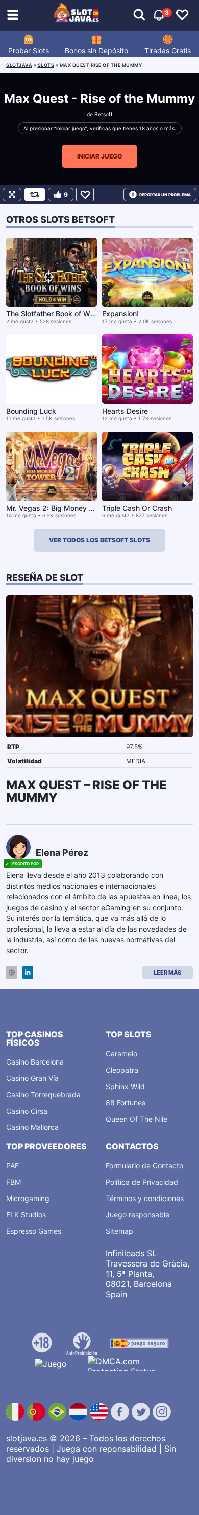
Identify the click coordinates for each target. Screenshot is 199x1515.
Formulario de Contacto (144, 1165)
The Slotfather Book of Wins (53, 313)
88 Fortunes (125, 1102)
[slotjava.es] (77, 15)
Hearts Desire (125, 410)
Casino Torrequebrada (43, 1094)
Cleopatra (122, 1070)
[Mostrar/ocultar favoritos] (182, 15)
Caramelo (121, 1053)
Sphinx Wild (125, 1086)
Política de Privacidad (142, 1182)
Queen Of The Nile (136, 1119)
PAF (12, 1165)
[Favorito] (85, 194)
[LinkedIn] (27, 973)
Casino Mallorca (32, 1127)
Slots (46, 65)
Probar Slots (28, 50)
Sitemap (119, 1231)
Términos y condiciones (145, 1198)
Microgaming (27, 1198)
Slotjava (19, 65)
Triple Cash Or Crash (137, 508)
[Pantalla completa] (12, 194)
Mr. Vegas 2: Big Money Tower (58, 508)
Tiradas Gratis (167, 50)
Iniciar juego (99, 156)
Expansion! (120, 313)
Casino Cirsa (26, 1110)
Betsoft (103, 114)
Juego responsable (137, 1214)
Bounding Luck (31, 410)
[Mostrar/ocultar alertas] (139, 15)
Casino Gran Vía (32, 1078)
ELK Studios (26, 1214)
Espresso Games (33, 1231)
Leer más (167, 972)
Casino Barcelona (35, 1061)
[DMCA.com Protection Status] (126, 1363)
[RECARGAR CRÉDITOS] (34, 194)
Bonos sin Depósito (96, 50)
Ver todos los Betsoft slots (99, 540)
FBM (13, 1182)
